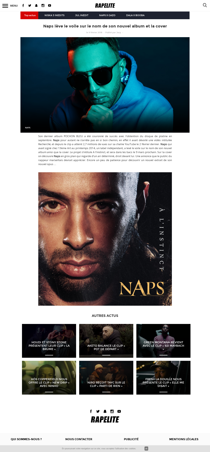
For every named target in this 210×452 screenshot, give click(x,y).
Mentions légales (183, 439)
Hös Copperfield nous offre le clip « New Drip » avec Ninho (49, 383)
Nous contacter (78, 439)
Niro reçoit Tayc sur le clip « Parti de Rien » (106, 384)
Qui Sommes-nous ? (26, 439)
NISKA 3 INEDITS (54, 15)
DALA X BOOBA (135, 15)
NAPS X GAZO (107, 15)
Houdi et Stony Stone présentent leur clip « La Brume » (49, 346)
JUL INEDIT (81, 15)
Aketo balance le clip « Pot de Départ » (106, 347)
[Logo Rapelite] (105, 5)
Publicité (131, 439)
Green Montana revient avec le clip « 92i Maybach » (163, 346)
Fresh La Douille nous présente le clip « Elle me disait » (163, 383)
